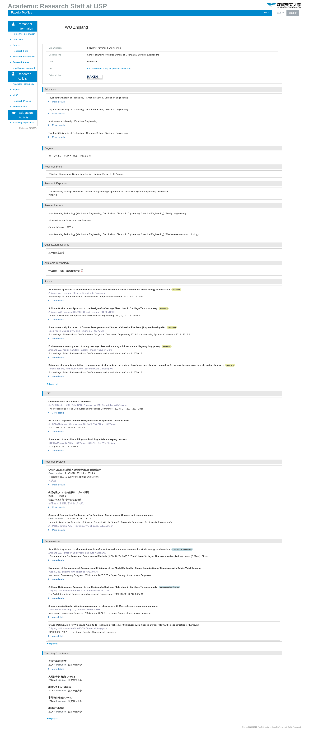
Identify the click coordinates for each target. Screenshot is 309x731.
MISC (15, 95)
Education (18, 39)
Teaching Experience (23, 122)
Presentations (20, 106)
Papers (16, 89)
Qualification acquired (24, 68)
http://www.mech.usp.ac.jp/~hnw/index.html (109, 68)
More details (58, 101)
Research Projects (22, 101)
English (293, 12)
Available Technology (23, 84)
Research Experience (24, 56)
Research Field (20, 51)
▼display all (52, 384)
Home (266, 12)
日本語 (281, 12)
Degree (16, 45)
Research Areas (21, 62)
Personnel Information (24, 34)
